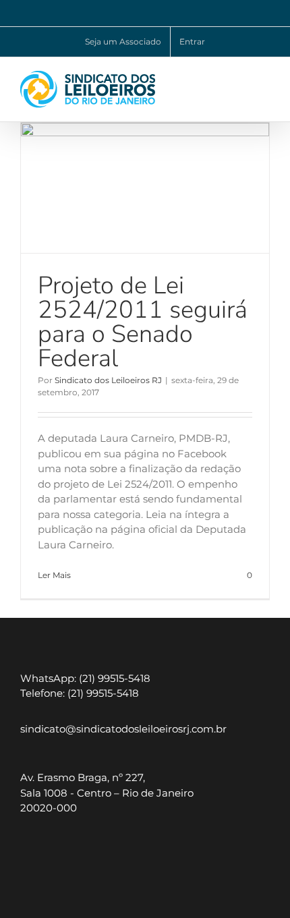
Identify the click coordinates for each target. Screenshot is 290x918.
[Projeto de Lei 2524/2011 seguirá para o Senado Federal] (145, 188)
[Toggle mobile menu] (264, 78)
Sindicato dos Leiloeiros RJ (108, 380)
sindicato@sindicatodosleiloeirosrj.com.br (123, 728)
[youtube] (59, 850)
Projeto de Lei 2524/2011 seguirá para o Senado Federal (143, 322)
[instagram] (28, 850)
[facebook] (89, 850)
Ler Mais (54, 575)
